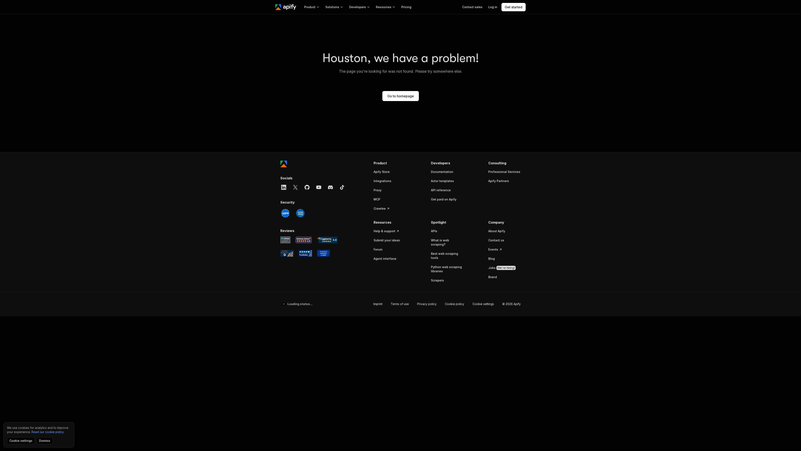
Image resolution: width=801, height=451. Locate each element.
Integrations (382, 181)
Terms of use (400, 304)
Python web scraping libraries (446, 269)
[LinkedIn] (283, 187)
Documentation (442, 172)
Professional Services (504, 172)
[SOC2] (300, 213)
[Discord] (330, 187)
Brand (492, 277)
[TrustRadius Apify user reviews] (305, 253)
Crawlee (380, 208)
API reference (441, 190)
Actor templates (442, 181)
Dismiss (44, 440)
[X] (295, 187)
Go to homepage (400, 96)
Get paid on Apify (443, 199)
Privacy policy (427, 304)
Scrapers (437, 280)
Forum (378, 249)
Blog (491, 258)
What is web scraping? (440, 242)
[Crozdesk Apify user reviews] (323, 253)
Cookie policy (454, 304)
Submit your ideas (387, 240)
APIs (434, 231)
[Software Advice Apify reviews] (303, 240)
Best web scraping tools (444, 256)
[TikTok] (342, 187)
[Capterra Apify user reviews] (327, 240)
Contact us (496, 240)
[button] (390, 163)
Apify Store (382, 172)
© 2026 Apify (511, 304)
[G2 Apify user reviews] (287, 253)
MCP (377, 199)
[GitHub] (307, 187)
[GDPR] (285, 213)
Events (493, 249)
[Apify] (285, 7)
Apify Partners (498, 181)
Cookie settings (483, 304)
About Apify (496, 231)
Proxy (378, 190)
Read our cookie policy (47, 432)
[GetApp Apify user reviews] (285, 240)
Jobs (501, 268)
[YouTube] (318, 187)
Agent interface (385, 258)
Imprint (377, 304)
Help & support (384, 231)
